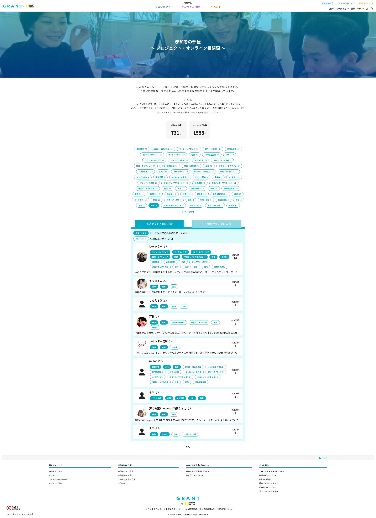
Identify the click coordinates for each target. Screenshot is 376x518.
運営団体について (175, 509)
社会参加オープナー (267, 487)
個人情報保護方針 (207, 509)
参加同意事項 (191, 509)
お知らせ (147, 509)
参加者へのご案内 (125, 471)
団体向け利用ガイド (194, 475)
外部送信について (225, 509)
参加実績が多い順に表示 (216, 224)
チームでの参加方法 (126, 479)
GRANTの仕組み (55, 471)
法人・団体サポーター (268, 491)
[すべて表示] (188, 211)
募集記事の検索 (124, 475)
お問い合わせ (159, 509)
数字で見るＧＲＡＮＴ (268, 483)
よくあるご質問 (55, 483)
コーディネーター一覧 (58, 479)
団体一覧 (122, 483)
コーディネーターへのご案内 (271, 471)
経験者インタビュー (267, 475)
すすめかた (53, 475)
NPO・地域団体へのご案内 (197, 471)
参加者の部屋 (265, 479)
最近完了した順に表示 (159, 224)
